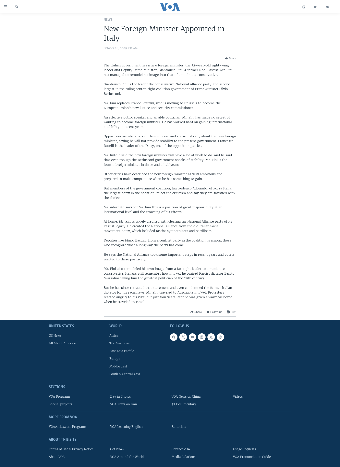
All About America (62, 343)
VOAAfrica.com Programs (68, 427)
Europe (114, 359)
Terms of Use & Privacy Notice (71, 449)
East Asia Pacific (121, 351)
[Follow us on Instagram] (201, 337)
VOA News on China (186, 396)
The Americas (119, 343)
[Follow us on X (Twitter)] (183, 337)
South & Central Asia (124, 374)
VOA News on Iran (123, 404)
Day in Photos (120, 396)
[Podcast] (220, 337)
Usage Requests (244, 449)
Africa (113, 335)
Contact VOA (181, 449)
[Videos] (316, 7)
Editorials (179, 427)
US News (55, 335)
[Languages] (304, 7)
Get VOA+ (117, 449)
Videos (238, 396)
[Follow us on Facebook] (173, 337)
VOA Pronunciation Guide (252, 457)
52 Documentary (184, 404)
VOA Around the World (127, 457)
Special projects (60, 404)
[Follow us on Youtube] (192, 337)
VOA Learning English (126, 427)
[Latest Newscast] (328, 7)
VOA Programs (59, 396)
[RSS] (211, 337)
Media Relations (184, 457)
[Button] (230, 58)
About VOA (57, 457)
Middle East (118, 366)
